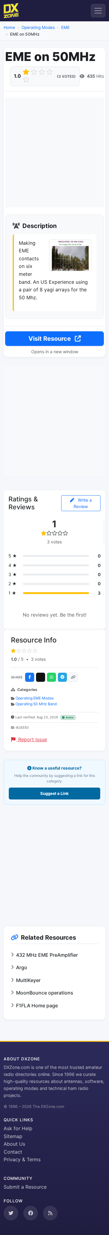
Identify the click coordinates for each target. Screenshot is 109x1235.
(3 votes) (66, 76)
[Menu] (98, 10)
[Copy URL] (73, 677)
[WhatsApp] (51, 677)
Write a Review (83, 503)
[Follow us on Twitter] (11, 1213)
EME (65, 27)
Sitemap (13, 1136)
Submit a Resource (25, 1187)
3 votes (38, 659)
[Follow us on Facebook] (30, 1213)
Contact (13, 1152)
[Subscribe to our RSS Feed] (50, 1213)
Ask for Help (18, 1128)
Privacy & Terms (22, 1159)
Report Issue (32, 739)
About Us (14, 1144)
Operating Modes (38, 27)
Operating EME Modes (34, 698)
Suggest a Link (54, 793)
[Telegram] (62, 677)
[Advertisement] (54, 152)
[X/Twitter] (40, 677)
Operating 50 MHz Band (36, 704)
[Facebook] (29, 677)
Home (9, 27)
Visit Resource (50, 338)
